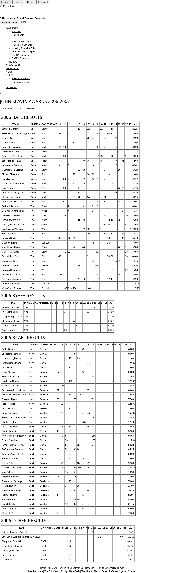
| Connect (6, 2)
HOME (23, 22)
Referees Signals (20, 82)
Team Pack (86, 571)
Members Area (35, 571)
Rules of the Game (21, 78)
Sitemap (132, 571)
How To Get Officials (22, 45)
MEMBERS (11, 87)
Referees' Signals (117, 571)
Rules (104, 571)
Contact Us (77, 568)
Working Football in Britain (24, 48)
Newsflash (74, 571)
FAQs (121, 568)
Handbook (90, 568)
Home (43, 568)
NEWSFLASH (13, 65)
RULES (9, 75)
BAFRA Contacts (20, 55)
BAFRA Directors (20, 58)
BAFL (3, 108)
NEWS (9, 71)
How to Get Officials (107, 568)
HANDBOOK (12, 61)
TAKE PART (12, 28)
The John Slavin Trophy (23, 51)
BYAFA (11, 108)
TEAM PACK (12, 68)
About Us (16, 31)
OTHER (30, 108)
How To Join (18, 35)
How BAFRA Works (21, 41)
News (97, 571)
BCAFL (20, 108)
